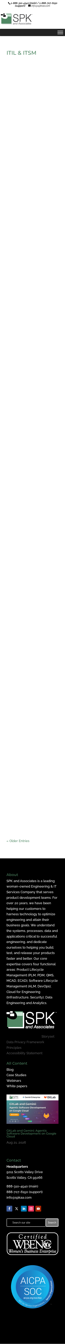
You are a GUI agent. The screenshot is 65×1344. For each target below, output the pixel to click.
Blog (10, 1069)
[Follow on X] (17, 1209)
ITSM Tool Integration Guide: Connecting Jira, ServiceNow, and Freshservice (31, 422)
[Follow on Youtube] (38, 1209)
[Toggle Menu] (60, 32)
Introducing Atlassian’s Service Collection (27, 104)
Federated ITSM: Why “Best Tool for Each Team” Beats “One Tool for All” (30, 167)
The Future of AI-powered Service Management (29, 553)
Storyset (48, 1036)
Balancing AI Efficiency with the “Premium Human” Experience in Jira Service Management (30, 618)
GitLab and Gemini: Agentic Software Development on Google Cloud (31, 1133)
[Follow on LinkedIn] (24, 1209)
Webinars (13, 1081)
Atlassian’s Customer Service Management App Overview (31, 230)
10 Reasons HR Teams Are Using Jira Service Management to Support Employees (29, 489)
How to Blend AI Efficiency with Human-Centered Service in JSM (32, 357)
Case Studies (16, 1075)
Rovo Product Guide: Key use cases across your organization (31, 683)
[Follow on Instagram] (31, 1209)
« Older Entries (17, 841)
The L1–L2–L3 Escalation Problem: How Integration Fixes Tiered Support (29, 293)
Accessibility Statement (24, 1053)
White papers (16, 1086)
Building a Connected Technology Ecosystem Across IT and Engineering (32, 748)
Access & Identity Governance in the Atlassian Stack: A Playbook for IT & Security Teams (32, 815)
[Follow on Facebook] (9, 1209)
